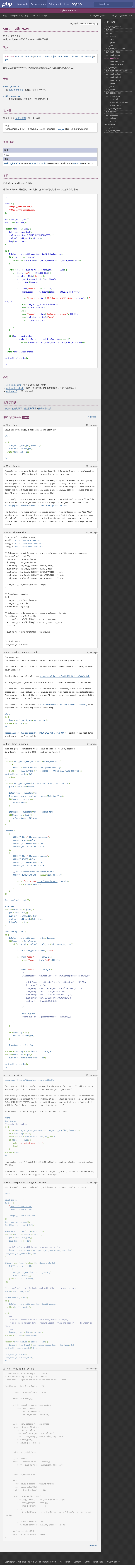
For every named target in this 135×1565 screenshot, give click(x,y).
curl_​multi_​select (113, 74)
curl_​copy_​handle (113, 27)
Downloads (22, 4)
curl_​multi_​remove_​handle (117, 71)
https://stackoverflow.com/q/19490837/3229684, (63, 704)
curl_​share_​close (113, 131)
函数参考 (14, 16)
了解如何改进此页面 (12, 408)
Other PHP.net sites (94, 1562)
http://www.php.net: (47, 881)
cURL (34, 16)
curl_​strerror (111, 112)
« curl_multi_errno (97, 16)
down (10, 425)
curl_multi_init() (16, 90)
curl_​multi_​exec (112, 58)
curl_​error (110, 33)
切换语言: (74, 23)
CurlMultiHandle (43, 56)
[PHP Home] (7, 4)
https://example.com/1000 (22, 1216)
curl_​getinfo (111, 42)
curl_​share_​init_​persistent (117, 102)
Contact (77, 1562)
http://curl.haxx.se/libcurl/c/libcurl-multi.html (30, 1080)
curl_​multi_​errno (113, 55)
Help (66, 4)
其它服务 (24, 16)
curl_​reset (110, 87)
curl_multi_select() (15, 388)
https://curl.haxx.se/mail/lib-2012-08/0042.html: (65, 676)
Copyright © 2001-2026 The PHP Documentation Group (30, 1562)
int (72, 56)
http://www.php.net (37, 856)
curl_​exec (110, 39)
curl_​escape (111, 36)
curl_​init (109, 46)
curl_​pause (110, 83)
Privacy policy (113, 1562)
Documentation (38, 4)
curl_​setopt (110, 90)
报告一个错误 (44, 408)
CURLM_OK (60, 129)
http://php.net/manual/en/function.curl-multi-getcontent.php (36, 506)
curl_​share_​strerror (114, 109)
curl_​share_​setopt (113, 105)
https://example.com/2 (21, 1209)
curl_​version (111, 121)
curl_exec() (11, 391)
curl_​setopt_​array (113, 93)
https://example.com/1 (21, 1206)
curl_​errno (110, 30)
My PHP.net (64, 1562)
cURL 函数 (43, 16)
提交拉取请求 (30, 408)
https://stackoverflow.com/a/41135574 (35, 872)
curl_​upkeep (111, 118)
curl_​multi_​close (113, 52)
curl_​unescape (112, 115)
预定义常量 (20, 118)
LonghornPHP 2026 (67, 10)
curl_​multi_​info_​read (114, 64)
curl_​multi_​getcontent (115, 61)
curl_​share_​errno (113, 96)
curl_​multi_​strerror (114, 80)
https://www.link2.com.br (28, 544)
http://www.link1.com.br (27, 540)
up (4, 425)
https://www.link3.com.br (28, 547)
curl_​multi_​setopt (113, 77)
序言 (5, 16)
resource (76, 163)
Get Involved (55, 4)
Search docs (104, 4)
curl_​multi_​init (112, 68)
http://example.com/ (38, 837)
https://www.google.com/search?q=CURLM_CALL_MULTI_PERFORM (34, 733)
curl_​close (110, 128)
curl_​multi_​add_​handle (115, 49)
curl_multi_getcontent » (122, 16)
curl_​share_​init (112, 99)
